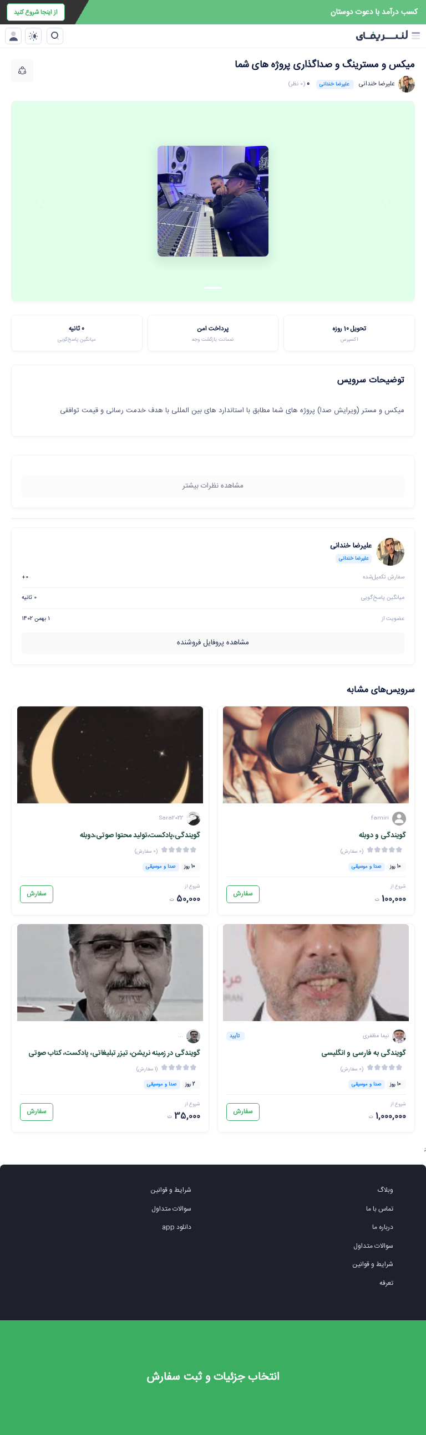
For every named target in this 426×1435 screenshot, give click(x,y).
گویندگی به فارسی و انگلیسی (363, 1053)
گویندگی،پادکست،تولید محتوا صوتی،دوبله (140, 836)
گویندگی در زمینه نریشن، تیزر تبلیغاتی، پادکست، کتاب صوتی (114, 1053)
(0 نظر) (296, 84)
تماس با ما (379, 1208)
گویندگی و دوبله (382, 836)
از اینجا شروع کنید (36, 12)
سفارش (243, 894)
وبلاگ (385, 1190)
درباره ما (382, 1227)
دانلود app (176, 1227)
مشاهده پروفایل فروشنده (213, 643)
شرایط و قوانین (372, 1264)
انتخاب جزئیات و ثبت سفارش (213, 1377)
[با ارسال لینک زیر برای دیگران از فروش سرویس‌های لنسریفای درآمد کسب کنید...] (22, 70)
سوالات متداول (373, 1246)
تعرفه (386, 1283)
